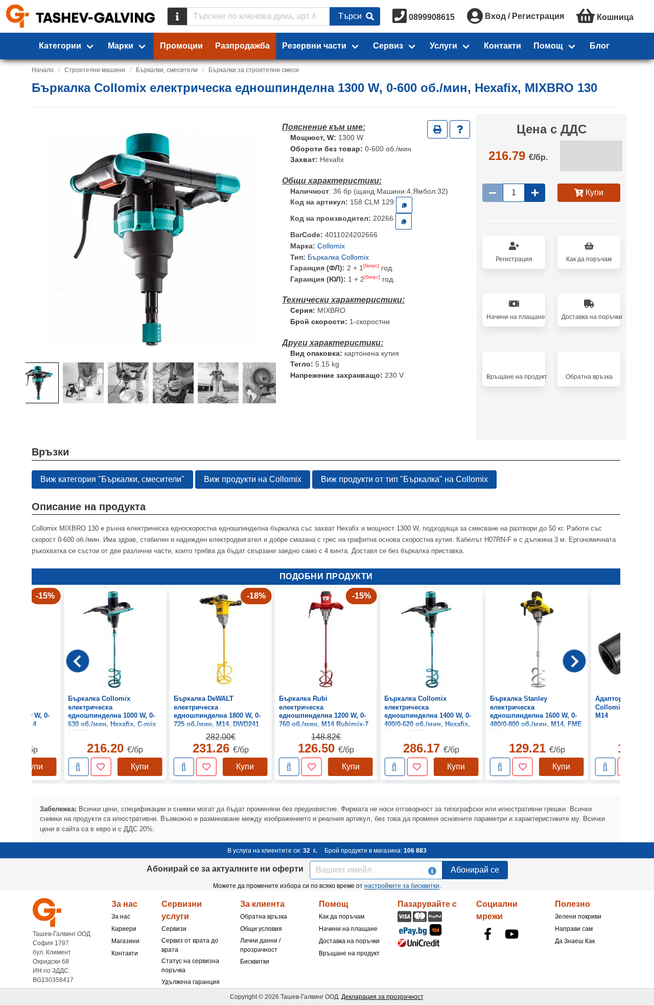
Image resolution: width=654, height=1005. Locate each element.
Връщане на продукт (349, 953)
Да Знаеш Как (575, 941)
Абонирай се (475, 869)
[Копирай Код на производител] (403, 221)
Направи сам (574, 928)
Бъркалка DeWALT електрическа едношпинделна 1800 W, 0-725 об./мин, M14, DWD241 (217, 711)
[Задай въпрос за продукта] (460, 129)
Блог (600, 45)
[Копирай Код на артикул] (404, 205)
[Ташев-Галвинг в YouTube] (511, 934)
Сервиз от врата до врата (189, 945)
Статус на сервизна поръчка (190, 965)
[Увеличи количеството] (535, 193)
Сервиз (388, 45)
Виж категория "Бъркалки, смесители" (112, 479)
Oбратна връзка (263, 916)
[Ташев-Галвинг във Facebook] (487, 934)
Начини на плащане (348, 928)
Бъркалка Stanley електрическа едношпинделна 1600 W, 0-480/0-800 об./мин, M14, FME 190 (536, 716)
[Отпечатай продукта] (437, 129)
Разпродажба (242, 45)
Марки (120, 45)
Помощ (548, 45)
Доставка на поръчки (349, 941)
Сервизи (173, 928)
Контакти (502, 45)
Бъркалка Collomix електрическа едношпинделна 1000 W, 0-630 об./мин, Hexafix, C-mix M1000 (112, 716)
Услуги (443, 45)
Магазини (125, 941)
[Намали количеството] (492, 193)
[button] (38, 382)
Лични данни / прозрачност (260, 945)
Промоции (181, 45)
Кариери (123, 928)
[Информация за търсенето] (177, 16)
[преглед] (78, 767)
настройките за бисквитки (401, 885)
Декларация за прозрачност (382, 996)
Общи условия (261, 928)
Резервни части (314, 45)
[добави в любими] (100, 767)
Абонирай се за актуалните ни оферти (225, 868)
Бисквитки (254, 961)
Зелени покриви (578, 916)
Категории (60, 45)
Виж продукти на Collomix (252, 479)
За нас (120, 916)
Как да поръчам (341, 916)
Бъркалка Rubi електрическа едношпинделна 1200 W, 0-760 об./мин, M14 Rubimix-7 (323, 711)
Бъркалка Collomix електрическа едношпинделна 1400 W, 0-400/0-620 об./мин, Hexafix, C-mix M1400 (427, 716)
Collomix (331, 246)
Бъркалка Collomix (338, 257)
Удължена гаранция (190, 982)
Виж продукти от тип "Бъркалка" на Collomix (404, 479)
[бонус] (371, 265)
